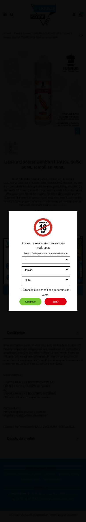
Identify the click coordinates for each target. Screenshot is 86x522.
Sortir (55, 301)
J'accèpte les (32, 290)
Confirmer (30, 301)
